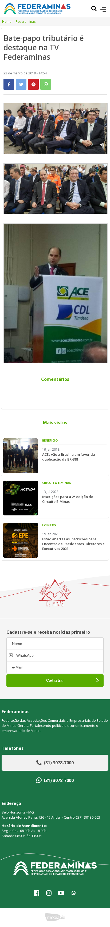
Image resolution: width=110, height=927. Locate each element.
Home (6, 21)
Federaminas (26, 21)
